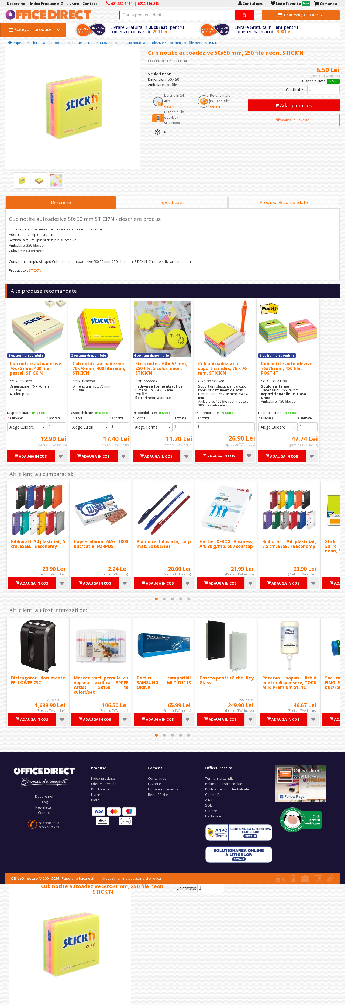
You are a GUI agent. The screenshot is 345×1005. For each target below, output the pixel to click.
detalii (169, 106)
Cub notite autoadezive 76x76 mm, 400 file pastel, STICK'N (35, 368)
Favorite (154, 783)
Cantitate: (295, 89)
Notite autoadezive (103, 42)
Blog (44, 801)
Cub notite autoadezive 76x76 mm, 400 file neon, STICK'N (99, 368)
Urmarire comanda (163, 789)
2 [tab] (164, 598)
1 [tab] (156, 598)
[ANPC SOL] (238, 854)
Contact (44, 812)
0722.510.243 (49, 827)
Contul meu (157, 778)
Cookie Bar (214, 794)
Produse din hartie (66, 42)
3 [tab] (172, 598)
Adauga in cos (295, 105)
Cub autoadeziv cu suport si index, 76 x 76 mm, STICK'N (222, 368)
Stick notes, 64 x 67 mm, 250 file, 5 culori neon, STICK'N (161, 368)
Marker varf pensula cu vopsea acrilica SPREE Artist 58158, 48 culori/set (101, 685)
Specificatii (172, 202)
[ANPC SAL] (238, 832)
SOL (208, 805)
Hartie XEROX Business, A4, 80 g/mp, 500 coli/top (226, 543)
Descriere (61, 202)
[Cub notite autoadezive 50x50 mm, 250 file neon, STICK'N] (22, 180)
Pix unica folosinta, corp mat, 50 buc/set (164, 543)
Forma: (141, 418)
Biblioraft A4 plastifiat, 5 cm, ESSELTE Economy (38, 543)
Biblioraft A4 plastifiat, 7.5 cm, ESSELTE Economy (289, 543)
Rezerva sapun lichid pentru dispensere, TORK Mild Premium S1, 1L (289, 682)
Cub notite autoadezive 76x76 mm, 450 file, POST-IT (286, 368)
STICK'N (35, 270)
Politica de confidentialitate (227, 789)
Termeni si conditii (219, 778)
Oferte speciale (103, 783)
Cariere (211, 810)
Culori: (78, 418)
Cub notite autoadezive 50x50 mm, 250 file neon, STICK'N (172, 42)
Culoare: (16, 418)
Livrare (96, 794)
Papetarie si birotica (28, 42)
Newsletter (44, 807)
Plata (95, 799)
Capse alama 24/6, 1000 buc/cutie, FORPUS (101, 543)
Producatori (100, 789)
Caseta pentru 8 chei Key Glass (226, 680)
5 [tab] (188, 598)
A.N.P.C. (211, 799)
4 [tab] (180, 598)
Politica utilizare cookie (223, 783)
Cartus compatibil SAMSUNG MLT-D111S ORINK (164, 682)
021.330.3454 (49, 823)
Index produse (103, 778)
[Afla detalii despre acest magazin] (301, 819)
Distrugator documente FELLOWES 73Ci (38, 680)
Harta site (213, 816)
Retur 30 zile (158, 794)
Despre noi (44, 796)
